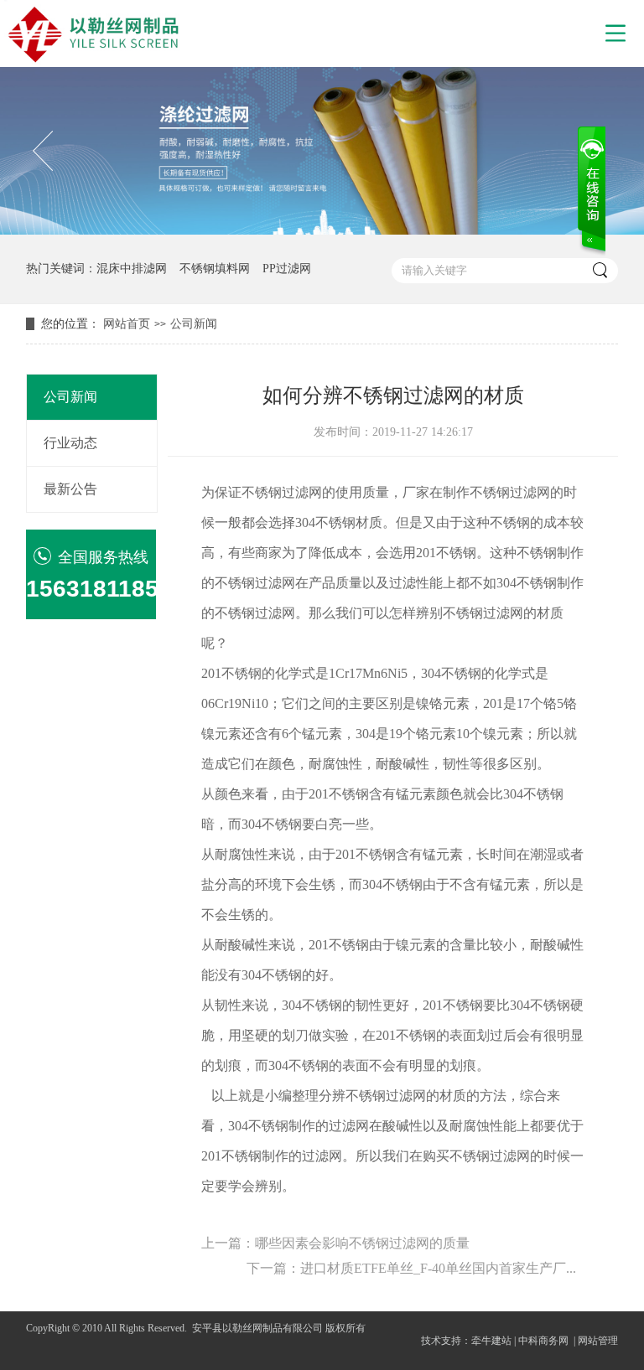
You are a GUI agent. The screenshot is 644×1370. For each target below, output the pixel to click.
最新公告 (70, 489)
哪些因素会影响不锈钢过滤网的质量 (362, 1243)
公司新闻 (193, 324)
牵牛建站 (491, 1341)
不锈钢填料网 (214, 268)
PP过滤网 (286, 268)
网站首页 (126, 324)
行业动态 (70, 443)
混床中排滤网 (131, 268)
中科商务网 (543, 1341)
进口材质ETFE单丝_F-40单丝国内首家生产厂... (438, 1268)
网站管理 (598, 1341)
